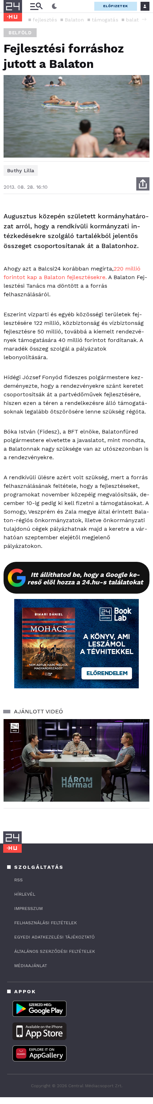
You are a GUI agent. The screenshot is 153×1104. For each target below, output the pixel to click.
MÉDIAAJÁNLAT (30, 965)
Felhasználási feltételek (45, 922)
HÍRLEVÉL (24, 894)
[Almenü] (36, 6)
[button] (144, 19)
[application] (76, 760)
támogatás (105, 20)
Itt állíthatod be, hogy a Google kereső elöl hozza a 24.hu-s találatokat (85, 578)
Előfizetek (115, 6)
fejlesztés (45, 20)
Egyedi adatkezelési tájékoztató (54, 937)
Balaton (74, 20)
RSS (18, 879)
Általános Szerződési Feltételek (54, 951)
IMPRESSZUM (28, 908)
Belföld (20, 32)
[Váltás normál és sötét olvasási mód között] (54, 6)
